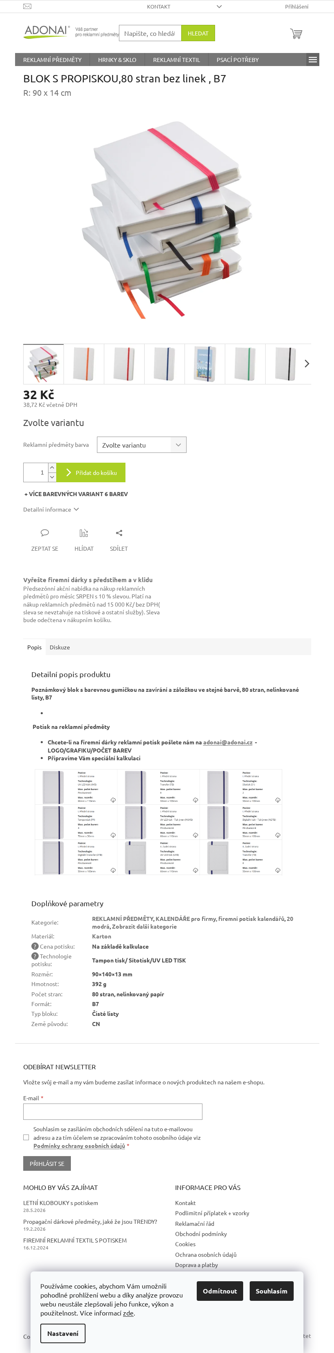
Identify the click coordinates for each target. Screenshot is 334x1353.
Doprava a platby (196, 1264)
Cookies (185, 1243)
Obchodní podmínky (201, 1233)
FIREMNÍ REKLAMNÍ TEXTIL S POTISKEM (75, 1240)
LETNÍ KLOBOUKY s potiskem (60, 1202)
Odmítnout (220, 1291)
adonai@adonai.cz (228, 742)
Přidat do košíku (96, 472)
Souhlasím (272, 1291)
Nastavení (63, 1333)
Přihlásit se (47, 1163)
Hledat (198, 33)
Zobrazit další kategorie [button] (144, 926)
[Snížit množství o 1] (52, 477)
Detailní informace (47, 509)
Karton (101, 936)
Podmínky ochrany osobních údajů (79, 1145)
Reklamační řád (194, 1223)
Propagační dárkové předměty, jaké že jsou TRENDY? (90, 1221)
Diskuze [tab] (60, 647)
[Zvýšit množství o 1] (52, 467)
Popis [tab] (34, 647)
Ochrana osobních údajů (206, 1254)
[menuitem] (52, 59)
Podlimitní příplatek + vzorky (212, 1212)
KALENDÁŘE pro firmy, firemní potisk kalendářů (220, 918)
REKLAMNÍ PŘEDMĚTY (122, 918)
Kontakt (158, 6)
